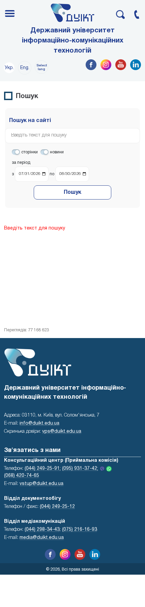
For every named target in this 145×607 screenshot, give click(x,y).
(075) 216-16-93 (79, 529)
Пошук (72, 192)
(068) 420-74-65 (21, 476)
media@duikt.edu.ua (42, 538)
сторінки (29, 152)
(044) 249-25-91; (43, 468)
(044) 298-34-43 (42, 529)
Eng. (24, 68)
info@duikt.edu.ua (39, 423)
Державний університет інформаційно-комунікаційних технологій (72, 41)
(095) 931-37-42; (80, 468)
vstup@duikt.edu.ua (41, 484)
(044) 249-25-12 (57, 507)
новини (57, 152)
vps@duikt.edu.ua (61, 431)
